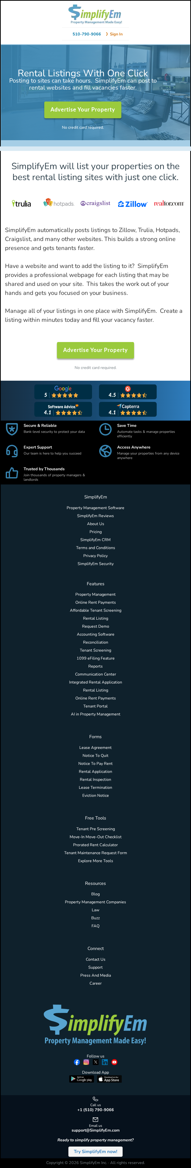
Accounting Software (95, 634)
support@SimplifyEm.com (96, 1130)
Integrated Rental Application (95, 682)
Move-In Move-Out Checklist (96, 837)
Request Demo (95, 626)
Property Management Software (95, 508)
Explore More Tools (95, 861)
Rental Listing (95, 618)
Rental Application (95, 771)
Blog (95, 894)
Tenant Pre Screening (95, 829)
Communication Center (95, 674)
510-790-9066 (87, 34)
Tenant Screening (95, 650)
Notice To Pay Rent (95, 763)
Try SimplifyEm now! (95, 1152)
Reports (95, 666)
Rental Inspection (95, 779)
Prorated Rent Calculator (95, 845)
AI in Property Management (95, 714)
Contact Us (95, 959)
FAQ (95, 926)
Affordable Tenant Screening (95, 610)
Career (96, 983)
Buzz (95, 918)
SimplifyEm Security (96, 564)
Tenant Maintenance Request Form (95, 853)
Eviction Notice (95, 795)
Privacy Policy (95, 556)
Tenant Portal (95, 706)
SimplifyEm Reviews (95, 516)
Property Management (95, 594)
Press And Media (95, 975)
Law (95, 910)
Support (95, 967)
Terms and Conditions (95, 548)
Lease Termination (95, 787)
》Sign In (114, 34)
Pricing (96, 532)
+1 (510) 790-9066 (95, 1109)
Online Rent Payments (95, 602)
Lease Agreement (95, 747)
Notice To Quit (95, 755)
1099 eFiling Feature (96, 658)
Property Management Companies (95, 902)
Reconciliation (95, 642)
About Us (95, 524)
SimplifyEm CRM (95, 540)
